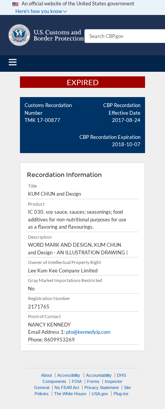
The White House (70, 393)
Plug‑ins (121, 393)
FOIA (77, 381)
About (46, 375)
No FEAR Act (66, 387)
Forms (93, 381)
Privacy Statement (101, 387)
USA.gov (100, 393)
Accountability (99, 375)
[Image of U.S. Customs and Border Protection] (46, 35)
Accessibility (68, 375)
